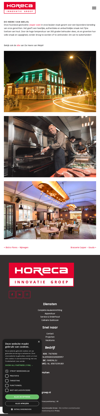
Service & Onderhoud (50, 317)
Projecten (50, 337)
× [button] (39, 342)
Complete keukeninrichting (50, 310)
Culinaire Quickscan (50, 320)
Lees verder (20, 361)
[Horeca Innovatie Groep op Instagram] (27, 294)
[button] (22, 365)
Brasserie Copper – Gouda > (83, 247)
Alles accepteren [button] (22, 397)
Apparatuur (50, 313)
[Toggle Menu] (94, 7)
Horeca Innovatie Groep (42, 5)
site (18, 45)
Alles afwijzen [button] (22, 403)
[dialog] (22, 376)
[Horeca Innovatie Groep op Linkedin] (19, 294)
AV (57, 401)
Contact (50, 333)
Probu (57, 411)
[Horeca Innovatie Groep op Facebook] (12, 294)
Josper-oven (35, 25)
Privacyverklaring (48, 401)
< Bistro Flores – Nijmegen (16, 247)
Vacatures (50, 340)
